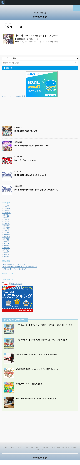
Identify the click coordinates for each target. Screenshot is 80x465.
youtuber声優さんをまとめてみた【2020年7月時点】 (37, 354)
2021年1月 (6, 232)
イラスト (38, 447)
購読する (9, 68)
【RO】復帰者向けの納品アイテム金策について (32, 146)
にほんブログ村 (16, 284)
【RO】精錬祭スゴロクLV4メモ (26, 131)
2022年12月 (6, 213)
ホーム (7, 447)
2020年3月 (6, 254)
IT (22, 447)
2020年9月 (6, 241)
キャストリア (44, 42)
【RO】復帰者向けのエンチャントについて (30, 175)
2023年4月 (6, 210)
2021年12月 (6, 228)
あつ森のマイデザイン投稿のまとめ (29, 384)
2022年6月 (6, 219)
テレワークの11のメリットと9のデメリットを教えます (36, 399)
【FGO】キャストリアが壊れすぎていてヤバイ (37, 35)
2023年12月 (6, 208)
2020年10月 (6, 239)
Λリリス (25, 42)
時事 (58, 447)
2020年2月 (6, 256)
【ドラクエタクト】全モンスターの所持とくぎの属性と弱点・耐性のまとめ (44, 325)
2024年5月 (6, 206)
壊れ (52, 42)
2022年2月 (6, 224)
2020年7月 (6, 245)
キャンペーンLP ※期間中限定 (13, 96)
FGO (30, 39)
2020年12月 (6, 235)
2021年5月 (6, 230)
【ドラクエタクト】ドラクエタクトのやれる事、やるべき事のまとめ (41, 340)
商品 (27, 447)
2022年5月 (6, 221)
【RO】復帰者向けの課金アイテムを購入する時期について (36, 190)
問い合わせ (65, 447)
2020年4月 (6, 252)
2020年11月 (6, 237)
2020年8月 (6, 243)
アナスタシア (34, 42)
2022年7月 (6, 217)
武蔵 (56, 42)
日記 (53, 447)
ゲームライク (40, 16)
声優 (32, 447)
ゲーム (35, 39)
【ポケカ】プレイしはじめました (26, 160)
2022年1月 (6, 226)
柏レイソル (46, 447)
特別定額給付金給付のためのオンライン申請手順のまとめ (37, 369)
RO (18, 447)
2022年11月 (6, 215)
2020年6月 (6, 248)
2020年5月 (6, 250)
